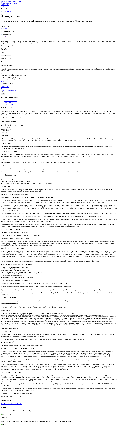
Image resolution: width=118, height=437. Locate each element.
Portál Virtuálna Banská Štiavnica (11, 404)
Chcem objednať (6, 28)
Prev (2, 36)
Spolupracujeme (9, 102)
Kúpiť (2, 6)
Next (4, 36)
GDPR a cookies (9, 104)
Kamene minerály (18, 1)
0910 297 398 (5, 87)
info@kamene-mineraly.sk (8, 90)
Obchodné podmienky (10, 101)
